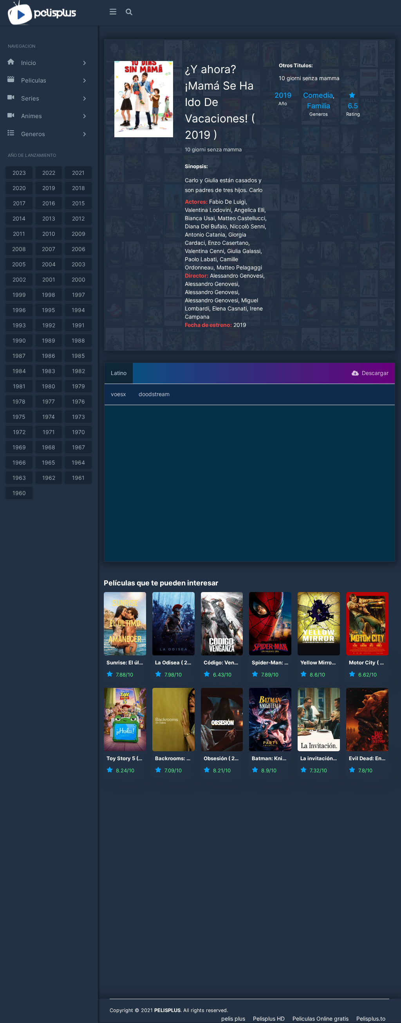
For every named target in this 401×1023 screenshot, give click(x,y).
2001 (48, 279)
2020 (19, 188)
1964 (78, 462)
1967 (78, 447)
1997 (78, 294)
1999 (19, 294)
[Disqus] (249, 893)
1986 (48, 355)
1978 (19, 401)
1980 (48, 386)
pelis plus (233, 1018)
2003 (78, 264)
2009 (78, 233)
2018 (78, 188)
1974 (48, 416)
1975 (19, 416)
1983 (48, 371)
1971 (49, 432)
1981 (19, 386)
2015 (78, 203)
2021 (78, 172)
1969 (19, 447)
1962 (48, 477)
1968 (48, 447)
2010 (48, 233)
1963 (19, 477)
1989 (48, 340)
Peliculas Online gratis (321, 1018)
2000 (78, 279)
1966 (19, 462)
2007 (48, 249)
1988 (78, 340)
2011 (19, 233)
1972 (19, 432)
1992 (48, 325)
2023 (19, 172)
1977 (48, 401)
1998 (48, 294)
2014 (19, 218)
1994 (78, 310)
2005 (19, 264)
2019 (48, 188)
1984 (19, 371)
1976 (78, 401)
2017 (19, 203)
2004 (49, 264)
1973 (78, 416)
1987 (19, 355)
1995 (48, 310)
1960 (19, 493)
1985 (78, 355)
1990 (19, 340)
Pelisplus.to (370, 1018)
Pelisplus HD (269, 1018)
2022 (48, 172)
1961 (78, 477)
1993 (19, 325)
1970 (78, 432)
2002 (19, 279)
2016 (48, 203)
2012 (78, 218)
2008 (19, 249)
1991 (78, 325)
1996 (19, 310)
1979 (78, 386)
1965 (48, 462)
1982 (78, 371)
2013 (48, 218)
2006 (78, 249)
